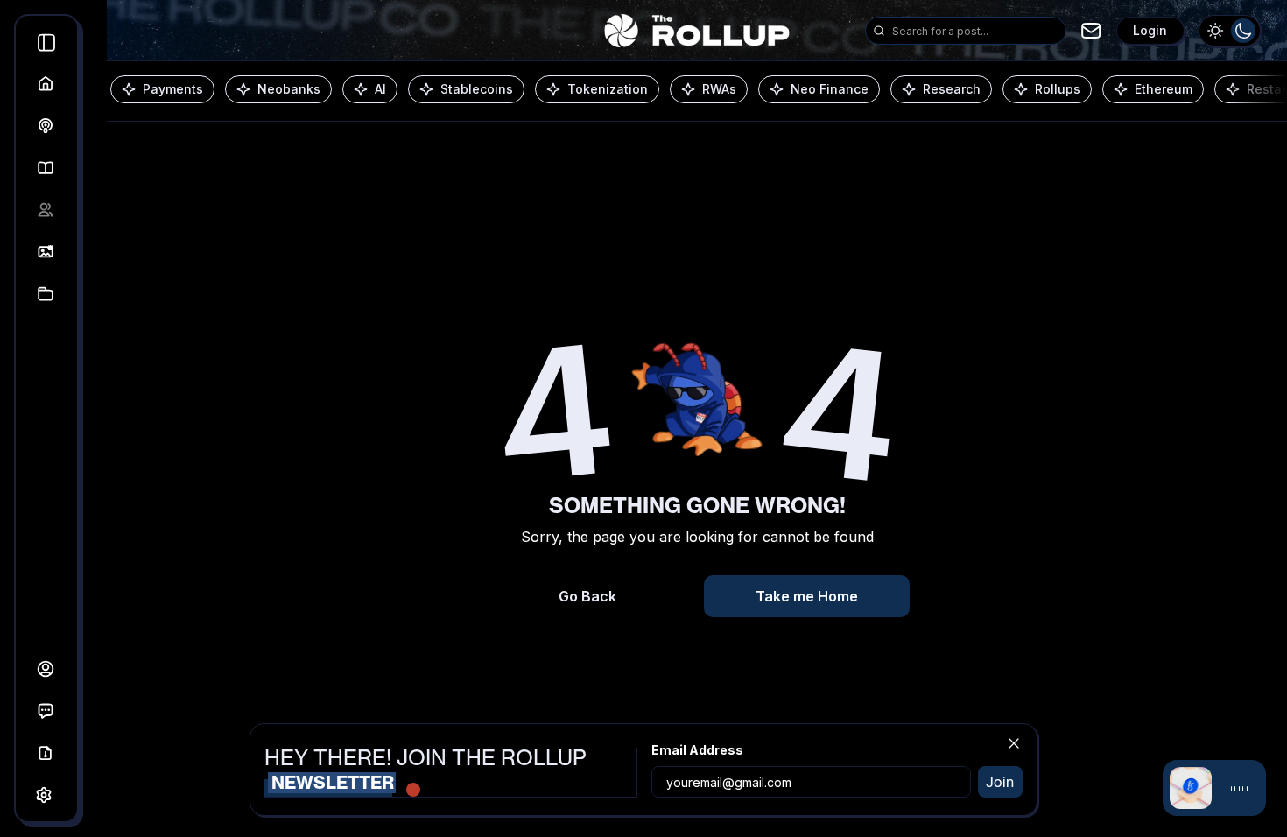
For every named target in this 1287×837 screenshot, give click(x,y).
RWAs (719, 88)
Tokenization (607, 88)
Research (952, 88)
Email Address (697, 749)
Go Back (587, 596)
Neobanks (288, 88)
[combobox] (975, 30)
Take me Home (807, 596)
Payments (173, 88)
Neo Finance (830, 88)
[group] (1230, 30)
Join (1000, 782)
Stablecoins (476, 88)
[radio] (1215, 30)
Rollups (1057, 88)
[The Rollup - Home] (696, 30)
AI (380, 88)
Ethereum (1163, 88)
